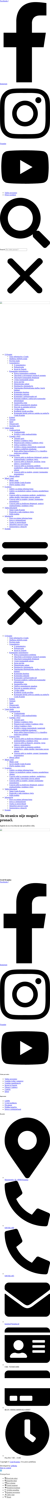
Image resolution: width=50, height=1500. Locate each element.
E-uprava (8, 487)
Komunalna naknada (21, 394)
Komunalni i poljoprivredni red (25, 396)
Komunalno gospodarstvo (18, 371)
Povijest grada (14, 361)
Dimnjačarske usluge (21, 384)
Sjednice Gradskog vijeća (23, 441)
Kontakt (8, 529)
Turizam (12, 420)
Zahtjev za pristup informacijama (21, 489)
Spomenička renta (20, 403)
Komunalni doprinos (21, 392)
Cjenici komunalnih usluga (24, 380)
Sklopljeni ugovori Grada (18, 525)
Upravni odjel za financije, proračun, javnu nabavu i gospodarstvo (29, 463)
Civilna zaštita (19, 409)
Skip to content (5, 1468)
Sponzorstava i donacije (18, 527)
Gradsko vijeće (14, 436)
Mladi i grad (9, 478)
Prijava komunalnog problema (25, 373)
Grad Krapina (15, 1462)
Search (2, 250)
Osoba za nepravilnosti (17, 522)
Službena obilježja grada (18, 359)
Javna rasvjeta (19, 382)
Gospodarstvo (14, 363)
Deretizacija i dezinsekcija (23, 386)
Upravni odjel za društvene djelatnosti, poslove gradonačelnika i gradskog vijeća (31, 458)
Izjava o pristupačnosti (17, 520)
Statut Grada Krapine (17, 510)
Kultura (12, 417)
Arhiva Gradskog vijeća (23, 445)
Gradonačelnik (14, 430)
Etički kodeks (14, 514)
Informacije (9, 516)
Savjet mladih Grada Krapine (20, 483)
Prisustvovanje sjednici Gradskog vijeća (28, 443)
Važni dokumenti (11, 508)
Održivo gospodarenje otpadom (25, 405)
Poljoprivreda (19, 367)
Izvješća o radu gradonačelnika (25, 434)
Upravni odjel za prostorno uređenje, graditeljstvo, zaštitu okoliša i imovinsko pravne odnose (31, 468)
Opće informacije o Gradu (18, 357)
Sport (11, 422)
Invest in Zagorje (20, 369)
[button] (25, 223)
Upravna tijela (14, 455)
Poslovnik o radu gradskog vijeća (21, 512)
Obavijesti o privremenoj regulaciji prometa (30, 375)
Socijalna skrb (14, 426)
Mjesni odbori (14, 476)
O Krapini (8, 354)
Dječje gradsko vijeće (17, 485)
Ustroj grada (9, 428)
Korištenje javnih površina (23, 411)
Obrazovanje (14, 424)
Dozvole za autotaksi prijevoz (25, 407)
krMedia (14, 1466)
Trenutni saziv (19, 438)
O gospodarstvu (20, 365)
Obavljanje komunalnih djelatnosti (26, 378)
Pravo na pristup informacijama (20, 518)
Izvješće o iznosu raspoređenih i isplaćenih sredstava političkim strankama (29, 448)
